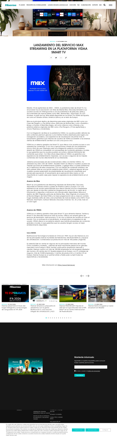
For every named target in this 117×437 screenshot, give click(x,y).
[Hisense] (11, 5)
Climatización (86, 5)
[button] (46, 318)
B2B (100, 5)
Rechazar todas (92, 430)
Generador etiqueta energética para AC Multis (41, 412)
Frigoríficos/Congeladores (36, 5)
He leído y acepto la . (88, 371)
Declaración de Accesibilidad (55, 422)
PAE (78, 5)
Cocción (73, 5)
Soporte (95, 5)
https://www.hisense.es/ (66, 265)
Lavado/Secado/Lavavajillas (58, 5)
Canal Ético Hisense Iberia (56, 418)
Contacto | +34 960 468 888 (56, 410)
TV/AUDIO (22, 5)
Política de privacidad (94, 371)
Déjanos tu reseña (56, 414)
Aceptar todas (78, 430)
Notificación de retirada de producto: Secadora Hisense (41, 417)
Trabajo (19, 410)
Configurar (105, 430)
